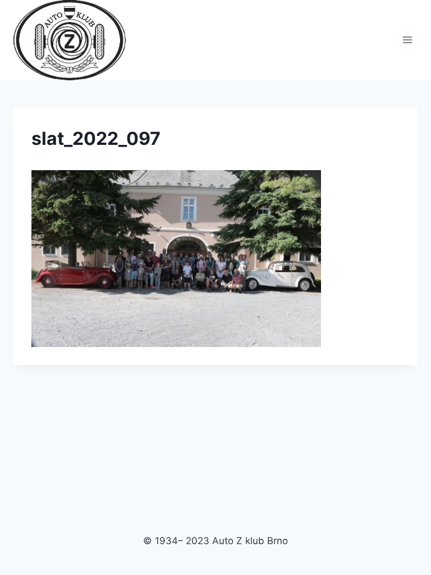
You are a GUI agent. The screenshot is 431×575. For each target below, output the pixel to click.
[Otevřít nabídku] (407, 40)
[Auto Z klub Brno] (74, 40)
